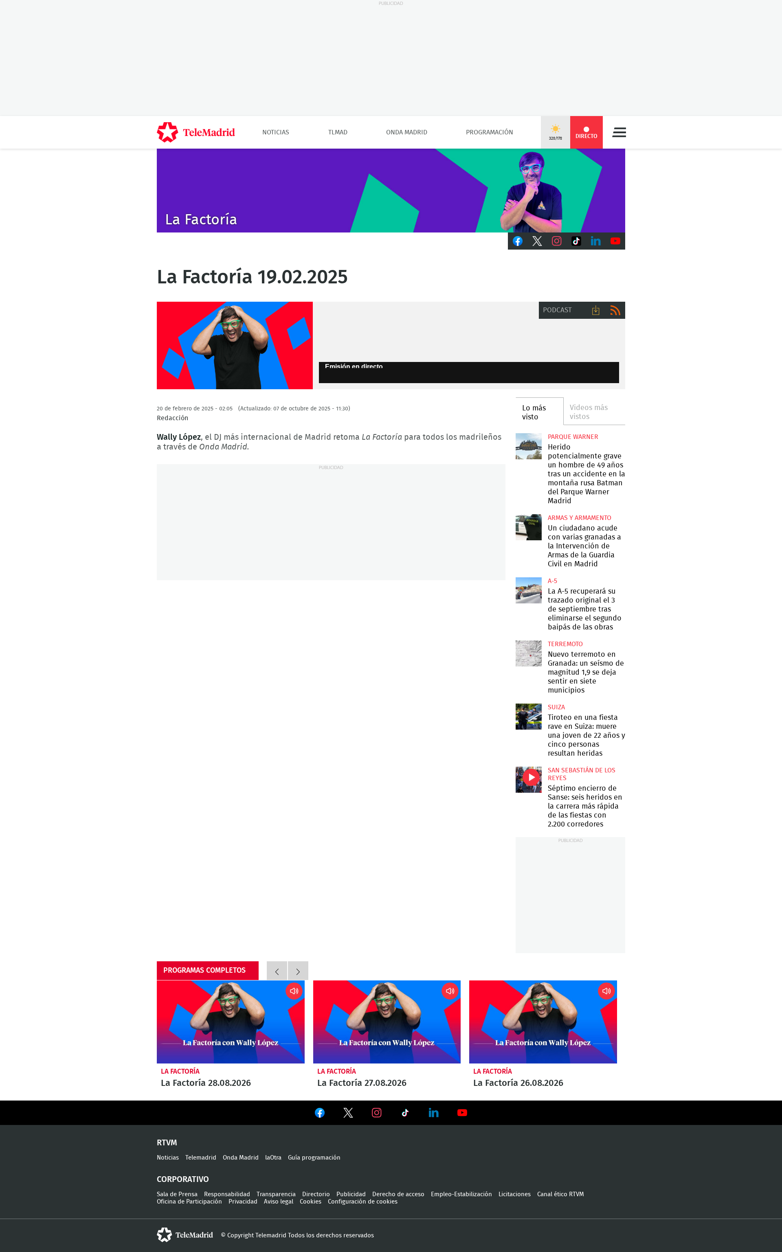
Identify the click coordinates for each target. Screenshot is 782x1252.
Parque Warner (573, 437)
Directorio (316, 1194)
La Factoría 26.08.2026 (543, 1021)
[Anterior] (277, 970)
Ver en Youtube (462, 1113)
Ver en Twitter (348, 1114)
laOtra (273, 1158)
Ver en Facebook (320, 1114)
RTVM (167, 1143)
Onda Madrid (406, 132)
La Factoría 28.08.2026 (231, 1021)
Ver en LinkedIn (434, 1113)
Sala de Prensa (177, 1194)
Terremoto (565, 644)
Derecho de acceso (398, 1194)
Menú (619, 132)
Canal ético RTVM (560, 1194)
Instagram (557, 241)
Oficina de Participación (189, 1202)
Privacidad (242, 1202)
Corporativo (183, 1179)
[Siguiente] (298, 970)
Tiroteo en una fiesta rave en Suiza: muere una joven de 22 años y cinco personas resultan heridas (528, 716)
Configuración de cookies (363, 1202)
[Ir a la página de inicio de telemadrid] (196, 132)
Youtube (615, 241)
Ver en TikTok (405, 1114)
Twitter (537, 241)
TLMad (337, 132)
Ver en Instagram (377, 1113)
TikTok (576, 241)
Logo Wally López (235, 346)
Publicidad (351, 1194)
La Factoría (180, 1071)
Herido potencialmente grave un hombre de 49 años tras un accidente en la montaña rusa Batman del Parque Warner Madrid (528, 446)
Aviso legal (278, 1202)
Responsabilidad (227, 1194)
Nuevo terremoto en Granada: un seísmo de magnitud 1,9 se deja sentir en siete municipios (528, 653)
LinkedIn (596, 241)
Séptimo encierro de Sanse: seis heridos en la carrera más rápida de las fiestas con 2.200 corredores (528, 779)
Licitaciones (515, 1194)
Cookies (310, 1202)
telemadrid (185, 1235)
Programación (489, 132)
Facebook (517, 241)
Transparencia (276, 1194)
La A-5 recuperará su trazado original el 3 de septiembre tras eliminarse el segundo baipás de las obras (528, 590)
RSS (615, 310)
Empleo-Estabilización (461, 1194)
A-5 (552, 581)
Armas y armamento (579, 518)
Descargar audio (596, 310)
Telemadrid (200, 1158)
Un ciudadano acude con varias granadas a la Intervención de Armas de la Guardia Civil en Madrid (528, 527)
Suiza (556, 707)
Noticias (275, 132)
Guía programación (314, 1158)
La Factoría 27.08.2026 (387, 1021)
